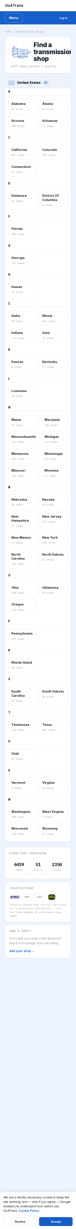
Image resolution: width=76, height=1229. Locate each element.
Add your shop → (22, 951)
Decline (20, 1221)
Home (8, 31)
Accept (56, 1221)
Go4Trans (14, 5)
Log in (63, 18)
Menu (13, 18)
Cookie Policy (29, 1210)
